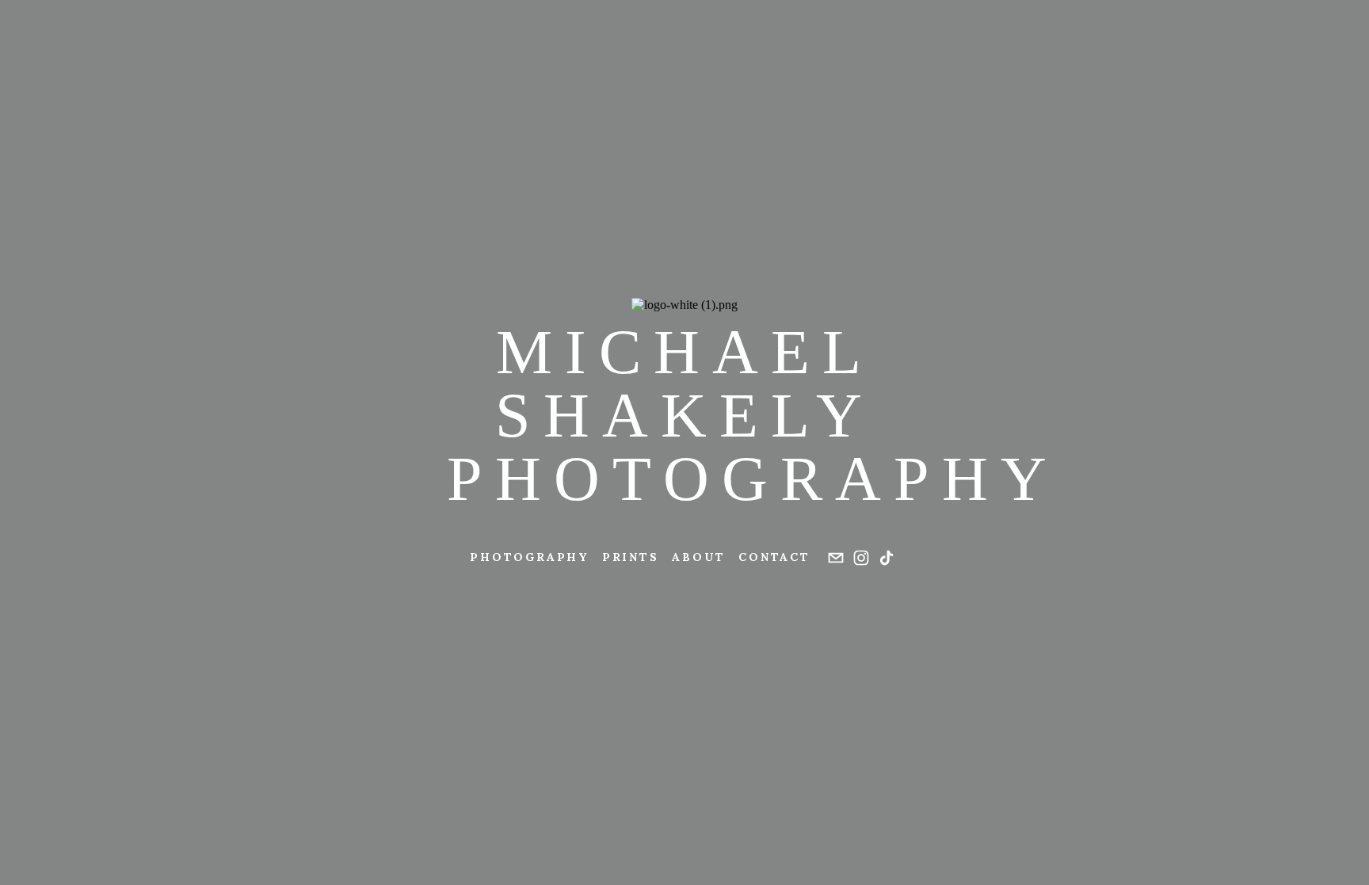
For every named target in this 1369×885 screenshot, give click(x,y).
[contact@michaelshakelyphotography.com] (836, 558)
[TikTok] (886, 558)
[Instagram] (861, 558)
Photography (529, 557)
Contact (774, 557)
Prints (630, 557)
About (698, 557)
